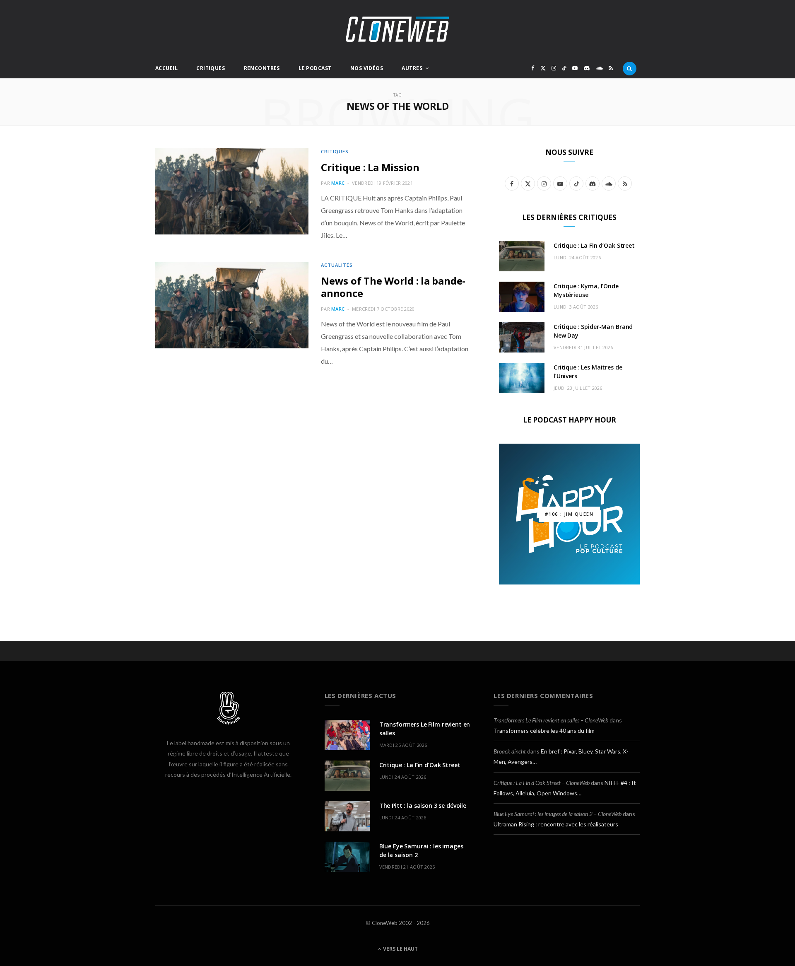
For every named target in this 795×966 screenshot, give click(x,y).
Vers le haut (400, 948)
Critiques (210, 68)
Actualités (337, 265)
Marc (337, 183)
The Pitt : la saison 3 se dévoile (422, 805)
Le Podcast (315, 68)
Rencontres (262, 68)
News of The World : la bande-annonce (393, 287)
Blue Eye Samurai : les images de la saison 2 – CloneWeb (558, 813)
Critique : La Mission (370, 167)
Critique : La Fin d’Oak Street (594, 245)
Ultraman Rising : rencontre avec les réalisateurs (556, 824)
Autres (412, 68)
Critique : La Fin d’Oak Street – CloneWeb (542, 782)
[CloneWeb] (397, 29)
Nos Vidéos (366, 68)
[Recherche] (629, 68)
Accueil (166, 68)
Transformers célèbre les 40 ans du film (544, 730)
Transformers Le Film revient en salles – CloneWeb (551, 720)
